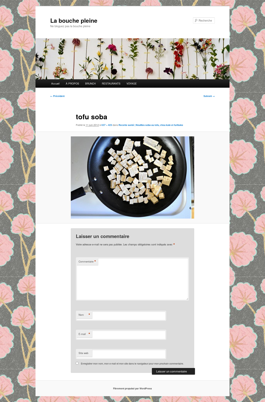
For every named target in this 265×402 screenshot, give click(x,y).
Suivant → (209, 96)
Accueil (55, 83)
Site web (83, 353)
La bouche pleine (73, 20)
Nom (84, 315)
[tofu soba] (132, 177)
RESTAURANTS (111, 83)
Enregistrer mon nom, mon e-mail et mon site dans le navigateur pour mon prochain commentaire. (132, 363)
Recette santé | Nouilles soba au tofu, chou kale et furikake (151, 125)
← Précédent (57, 96)
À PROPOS (72, 83)
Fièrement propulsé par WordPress (132, 388)
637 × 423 (106, 125)
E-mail (84, 334)
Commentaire (87, 261)
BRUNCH (90, 83)
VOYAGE (131, 83)
